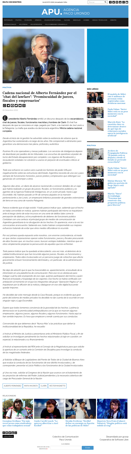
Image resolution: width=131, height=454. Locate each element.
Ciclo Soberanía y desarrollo (56, 24)
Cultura (67, 20)
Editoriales (8, 20)
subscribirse (8, 436)
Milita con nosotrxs (12, 2)
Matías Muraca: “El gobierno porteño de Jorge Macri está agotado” (118, 184)
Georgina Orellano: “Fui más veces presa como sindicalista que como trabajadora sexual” (17, 423)
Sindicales (76, 20)
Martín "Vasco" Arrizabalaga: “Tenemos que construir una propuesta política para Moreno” (116, 199)
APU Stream (23, 24)
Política (18, 20)
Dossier (86, 20)
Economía (28, 20)
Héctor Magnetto (57, 386)
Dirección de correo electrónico (43, 447)
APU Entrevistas (36, 24)
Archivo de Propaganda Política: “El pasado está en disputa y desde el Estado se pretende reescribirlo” (118, 156)
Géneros (38, 20)
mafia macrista (31, 386)
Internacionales (10, 24)
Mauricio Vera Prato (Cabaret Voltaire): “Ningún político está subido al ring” (112, 423)
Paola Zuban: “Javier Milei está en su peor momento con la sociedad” (118, 112)
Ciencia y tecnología (99, 20)
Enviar (87, 448)
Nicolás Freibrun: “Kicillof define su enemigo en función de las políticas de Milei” (80, 423)
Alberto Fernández (12, 386)
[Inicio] (65, 12)
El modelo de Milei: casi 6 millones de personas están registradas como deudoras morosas (117, 99)
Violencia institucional (52, 20)
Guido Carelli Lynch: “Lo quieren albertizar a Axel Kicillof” (46, 423)
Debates (113, 20)
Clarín (43, 386)
